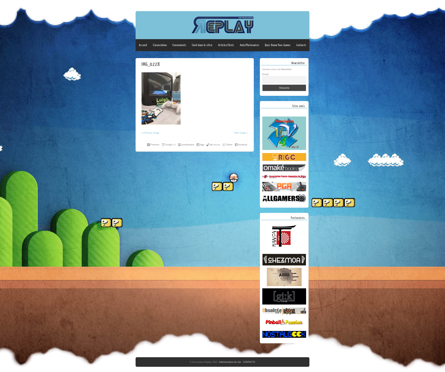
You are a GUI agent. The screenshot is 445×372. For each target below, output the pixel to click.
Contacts (301, 45)
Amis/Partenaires (249, 45)
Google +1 (170, 144)
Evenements (179, 45)
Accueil (143, 45)
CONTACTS (249, 362)
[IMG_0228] (161, 123)
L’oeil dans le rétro (202, 45)
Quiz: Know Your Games (277, 45)
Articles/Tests (226, 45)
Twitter (229, 144)
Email (265, 74)
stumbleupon (187, 144)
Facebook (299, 4)
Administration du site (230, 362)
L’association (160, 45)
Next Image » (241, 132)
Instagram (306, 4)
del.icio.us (215, 144)
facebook (242, 144)
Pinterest (154, 144)
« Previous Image (150, 132)
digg (202, 144)
